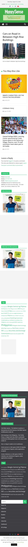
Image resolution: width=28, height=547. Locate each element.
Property (8, 328)
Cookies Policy (5, 418)
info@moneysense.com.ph (11, 180)
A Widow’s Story (8, 108)
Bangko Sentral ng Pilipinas (17, 306)
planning (3, 328)
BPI (8, 311)
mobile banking (9, 322)
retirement (21, 328)
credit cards (11, 313)
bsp (10, 311)
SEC (2, 331)
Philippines (6, 325)
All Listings (4, 527)
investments (4, 320)
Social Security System (15, 333)
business (14, 311)
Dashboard (4, 524)
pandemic (15, 322)
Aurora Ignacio (4, 306)
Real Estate (15, 328)
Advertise (3, 511)
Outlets (3, 517)
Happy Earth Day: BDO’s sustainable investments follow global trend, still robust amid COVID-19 (14, 438)
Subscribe (3, 521)
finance (13, 315)
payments (20, 322)
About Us (3, 505)
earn (22, 313)
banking (3, 308)
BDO (19, 308)
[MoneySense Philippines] (3, 24)
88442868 (7, 177)
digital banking (17, 313)
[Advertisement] (14, 229)
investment (19, 318)
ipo (8, 320)
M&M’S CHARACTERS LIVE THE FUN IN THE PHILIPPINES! (13, 96)
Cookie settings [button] (20, 542)
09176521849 (8, 179)
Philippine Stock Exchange (19, 325)
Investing (13, 318)
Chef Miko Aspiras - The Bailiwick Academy (12, 428)
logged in (11, 161)
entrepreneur (4, 315)
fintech (17, 315)
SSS (23, 333)
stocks (2, 336)
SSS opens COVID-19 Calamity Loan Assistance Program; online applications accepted (13, 449)
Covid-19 (6, 313)
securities (6, 330)
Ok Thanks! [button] (14, 544)
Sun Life (7, 336)
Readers (3, 514)
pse (11, 328)
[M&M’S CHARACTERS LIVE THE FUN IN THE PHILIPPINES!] (14, 75)
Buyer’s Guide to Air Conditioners (14, 444)
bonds (5, 311)
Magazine (3, 508)
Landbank (11, 320)
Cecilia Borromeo (19, 311)
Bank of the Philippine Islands (12, 308)
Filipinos (9, 315)
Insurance (7, 318)
